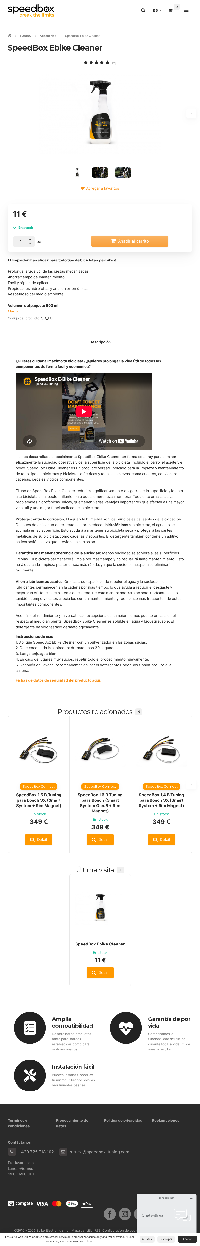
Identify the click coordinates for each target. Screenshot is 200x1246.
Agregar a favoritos (102, 188)
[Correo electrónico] (63, 1152)
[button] (38, 839)
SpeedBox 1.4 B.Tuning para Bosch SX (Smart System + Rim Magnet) (161, 800)
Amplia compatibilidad (72, 1022)
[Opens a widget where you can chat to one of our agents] (166, 1218)
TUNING (25, 36)
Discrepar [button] (166, 1239)
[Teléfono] (12, 1152)
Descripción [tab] (100, 342)
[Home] (31, 10)
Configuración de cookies (121, 1230)
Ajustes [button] (147, 1239)
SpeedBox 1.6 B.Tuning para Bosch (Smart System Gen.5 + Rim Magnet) (100, 802)
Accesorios (48, 36)
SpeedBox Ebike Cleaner (100, 944)
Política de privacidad (123, 1120)
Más (12, 311)
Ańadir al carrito (133, 241)
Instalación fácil (73, 1066)
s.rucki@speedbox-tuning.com (99, 1151)
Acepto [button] (187, 1239)
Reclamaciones (165, 1120)
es (158, 11)
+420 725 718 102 (36, 1151)
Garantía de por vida (169, 1022)
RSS (97, 1230)
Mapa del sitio (82, 1230)
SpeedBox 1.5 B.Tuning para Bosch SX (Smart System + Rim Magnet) (38, 800)
